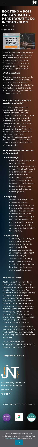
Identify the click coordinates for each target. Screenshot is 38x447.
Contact (31, 404)
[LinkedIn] (7, 393)
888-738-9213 (6, 390)
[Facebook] (2, 393)
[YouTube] (10, 393)
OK (19, 442)
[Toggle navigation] (3, 3)
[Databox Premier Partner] (6, 418)
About (6, 404)
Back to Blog (8, 26)
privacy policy (11, 438)
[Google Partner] (19, 417)
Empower (14, 404)
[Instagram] (5, 393)
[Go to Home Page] (34, 3)
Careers (23, 404)
